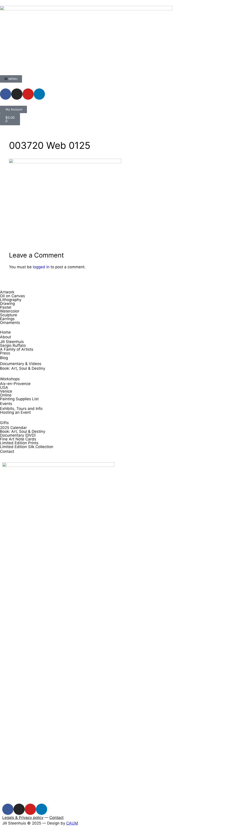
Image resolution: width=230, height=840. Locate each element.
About (5, 337)
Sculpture (8, 315)
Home (5, 332)
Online (5, 395)
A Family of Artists (16, 349)
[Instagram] (16, 94)
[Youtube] (28, 94)
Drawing (7, 303)
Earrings (7, 319)
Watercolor (9, 311)
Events (6, 403)
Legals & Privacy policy (22, 817)
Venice (6, 391)
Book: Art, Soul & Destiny (22, 368)
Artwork (7, 292)
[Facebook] (5, 94)
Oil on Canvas (12, 296)
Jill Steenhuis (12, 341)
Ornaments (10, 322)
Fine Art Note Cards (18, 439)
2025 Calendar (13, 427)
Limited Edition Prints (19, 443)
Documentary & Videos (20, 363)
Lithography (10, 299)
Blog (4, 358)
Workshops (10, 379)
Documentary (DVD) (18, 435)
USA (4, 387)
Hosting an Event (15, 412)
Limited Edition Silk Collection (26, 446)
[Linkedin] (39, 94)
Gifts (4, 422)
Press (5, 353)
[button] (1, 837)
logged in (41, 267)
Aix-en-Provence (15, 383)
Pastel (5, 307)
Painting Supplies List (19, 399)
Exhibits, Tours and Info (21, 408)
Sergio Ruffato (13, 345)
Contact (7, 451)
